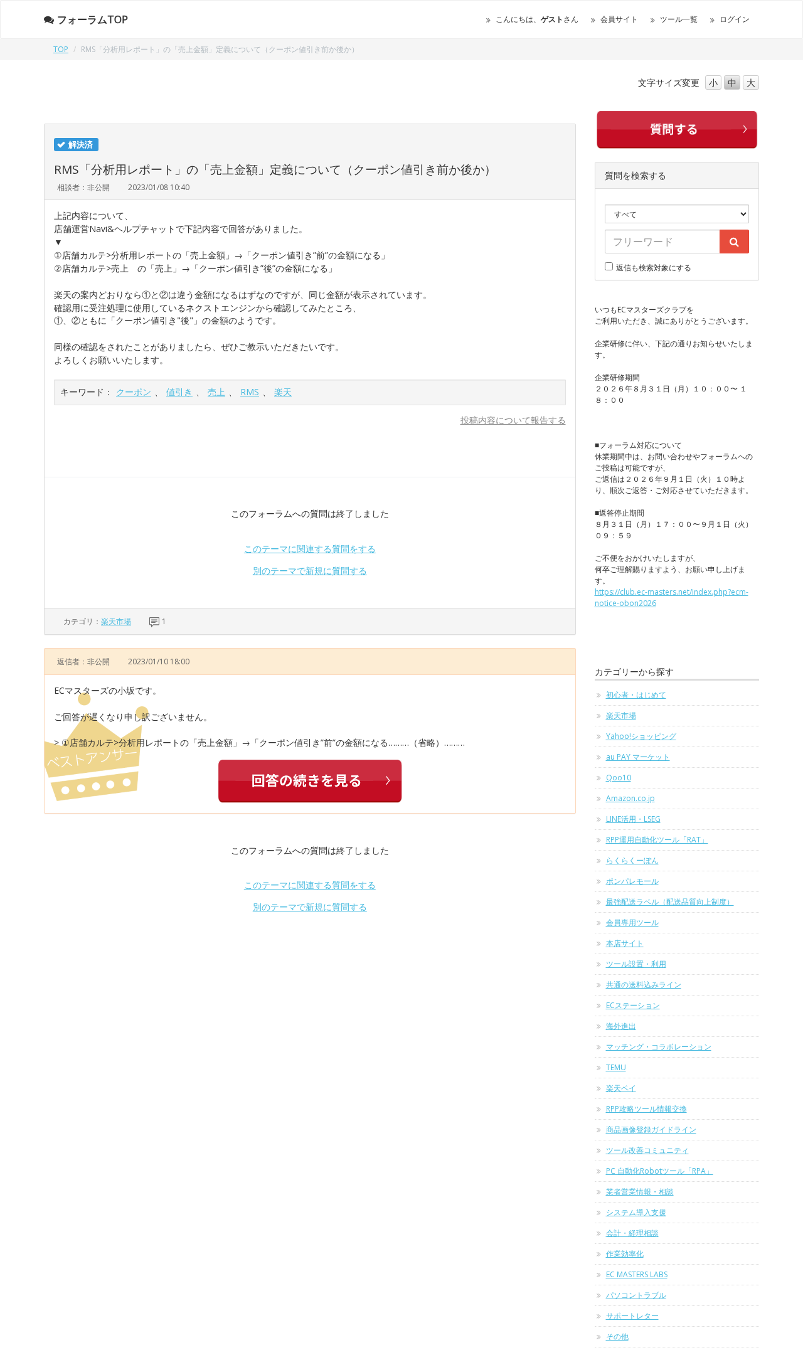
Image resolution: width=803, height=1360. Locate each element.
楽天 (283, 392)
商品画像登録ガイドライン (651, 1129)
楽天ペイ (621, 1088)
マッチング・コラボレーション (658, 1046)
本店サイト (625, 943)
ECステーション (633, 1005)
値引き (179, 392)
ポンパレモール (632, 881)
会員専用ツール (632, 922)
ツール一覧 (679, 19)
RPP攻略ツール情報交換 (646, 1108)
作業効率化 (625, 1253)
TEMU (616, 1067)
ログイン (735, 19)
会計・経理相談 (632, 1233)
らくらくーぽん (632, 860)
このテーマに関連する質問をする (310, 549)
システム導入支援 (636, 1212)
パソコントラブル (636, 1295)
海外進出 (621, 1026)
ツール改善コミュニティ (647, 1150)
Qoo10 (618, 777)
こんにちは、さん (537, 19)
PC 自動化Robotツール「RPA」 (659, 1171)
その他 (617, 1336)
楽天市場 (116, 621)
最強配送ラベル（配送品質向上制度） (670, 901)
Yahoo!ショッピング (641, 736)
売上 (216, 392)
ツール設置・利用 (636, 964)
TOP (60, 49)
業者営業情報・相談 (640, 1191)
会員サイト (619, 19)
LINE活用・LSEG (633, 819)
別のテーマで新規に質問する (310, 570)
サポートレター (632, 1315)
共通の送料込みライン (643, 984)
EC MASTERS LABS (636, 1274)
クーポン (133, 392)
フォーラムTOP (92, 19)
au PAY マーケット (638, 757)
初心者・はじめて (636, 694)
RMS (249, 392)
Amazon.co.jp (630, 798)
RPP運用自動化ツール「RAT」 (657, 839)
